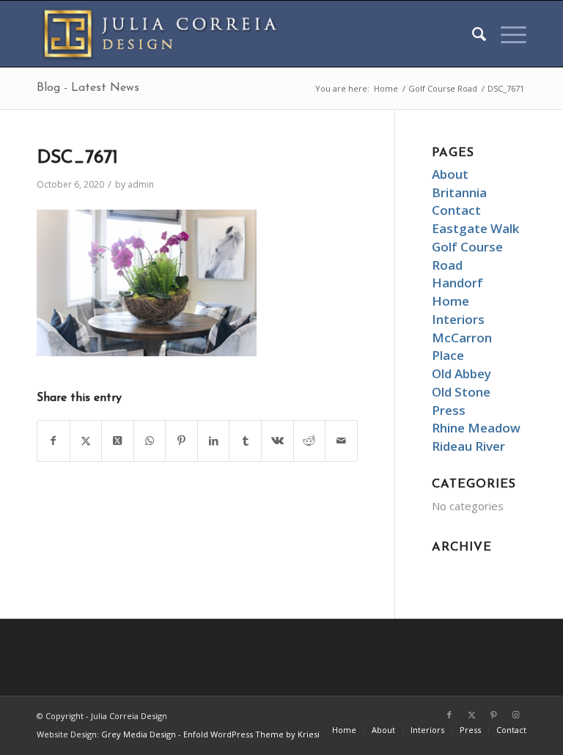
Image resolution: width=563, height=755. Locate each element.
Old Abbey (461, 373)
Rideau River (468, 446)
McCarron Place (462, 346)
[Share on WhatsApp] (150, 441)
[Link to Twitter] (471, 715)
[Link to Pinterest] (493, 715)
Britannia (459, 192)
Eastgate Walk (475, 228)
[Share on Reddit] (309, 441)
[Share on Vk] (277, 441)
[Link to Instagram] (515, 715)
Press (449, 410)
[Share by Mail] (341, 441)
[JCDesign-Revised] (164, 34)
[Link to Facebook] (449, 715)
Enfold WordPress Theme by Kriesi (251, 734)
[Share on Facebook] (53, 441)
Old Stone (461, 391)
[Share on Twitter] (86, 441)
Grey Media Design (138, 734)
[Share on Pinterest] (181, 441)
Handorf (457, 282)
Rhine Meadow (476, 427)
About (450, 174)
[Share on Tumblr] (245, 441)
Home (450, 300)
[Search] (471, 34)
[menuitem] (471, 34)
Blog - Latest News (88, 88)
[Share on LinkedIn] (213, 441)
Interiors (458, 319)
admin (141, 184)
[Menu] (506, 34)
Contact (456, 210)
